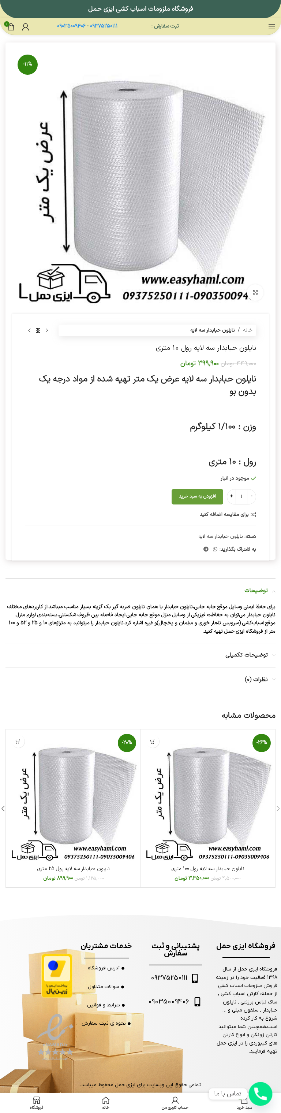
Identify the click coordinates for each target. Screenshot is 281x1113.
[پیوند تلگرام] (206, 549)
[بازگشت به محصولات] (38, 330)
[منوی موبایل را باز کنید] (272, 26)
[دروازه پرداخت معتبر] (56, 975)
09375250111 (104, 26)
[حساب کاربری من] (25, 26)
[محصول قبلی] (46, 330)
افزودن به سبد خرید (197, 496)
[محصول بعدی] (29, 330)
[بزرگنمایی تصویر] (255, 292)
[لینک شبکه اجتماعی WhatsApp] (215, 549)
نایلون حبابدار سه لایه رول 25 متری (73, 869)
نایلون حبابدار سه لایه (212, 330)
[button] (152, 741)
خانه (247, 330)
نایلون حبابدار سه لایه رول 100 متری (208, 869)
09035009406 (71, 26)
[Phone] (260, 1094)
